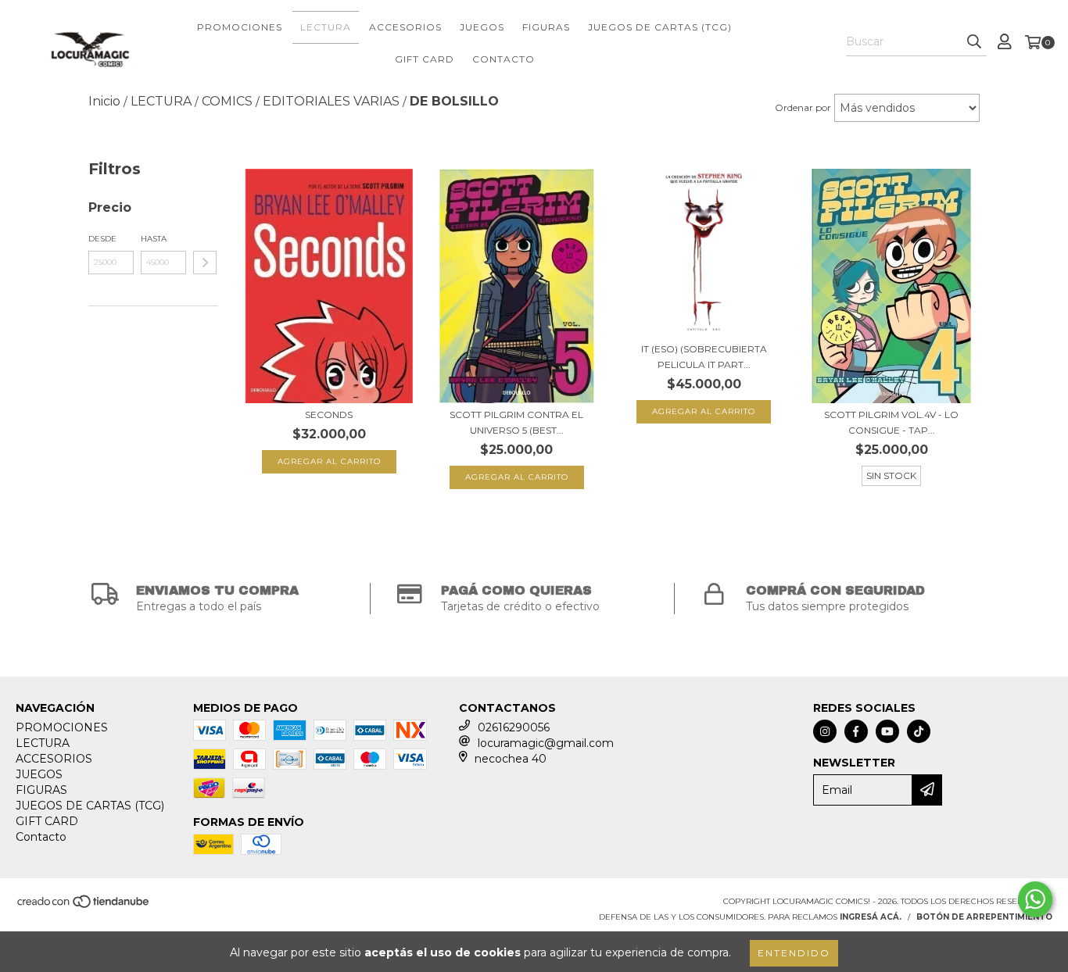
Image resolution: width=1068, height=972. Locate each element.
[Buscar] (974, 42)
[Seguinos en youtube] (887, 731)
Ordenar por (803, 107)
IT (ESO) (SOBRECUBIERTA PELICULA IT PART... (704, 356)
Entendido (794, 953)
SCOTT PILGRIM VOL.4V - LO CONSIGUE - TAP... (891, 422)
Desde (102, 239)
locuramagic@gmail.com (546, 743)
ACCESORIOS (405, 27)
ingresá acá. (870, 917)
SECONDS (329, 414)
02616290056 (514, 727)
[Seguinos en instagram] (825, 731)
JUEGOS (482, 27)
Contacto (503, 59)
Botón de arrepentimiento (984, 917)
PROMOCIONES (239, 27)
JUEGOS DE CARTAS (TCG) (660, 27)
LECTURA (325, 27)
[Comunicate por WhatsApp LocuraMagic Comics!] (1035, 899)
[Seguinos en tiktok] (918, 731)
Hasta (154, 239)
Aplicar (205, 262)
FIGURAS (546, 27)
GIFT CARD (424, 59)
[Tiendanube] (84, 906)
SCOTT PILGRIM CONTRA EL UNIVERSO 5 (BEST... (516, 422)
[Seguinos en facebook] (856, 731)
